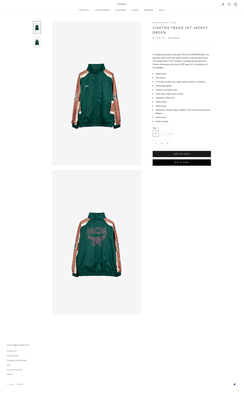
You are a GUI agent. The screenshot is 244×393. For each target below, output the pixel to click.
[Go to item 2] (37, 42)
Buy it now (182, 162)
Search (10, 374)
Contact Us (12, 351)
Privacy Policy (13, 355)
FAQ (9, 365)
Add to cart (182, 154)
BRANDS (148, 10)
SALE (162, 10)
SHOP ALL (84, 10)
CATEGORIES (102, 10)
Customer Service (14, 369)
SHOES (135, 10)
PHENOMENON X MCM (164, 23)
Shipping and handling (17, 360)
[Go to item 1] (37, 27)
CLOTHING (120, 10)
